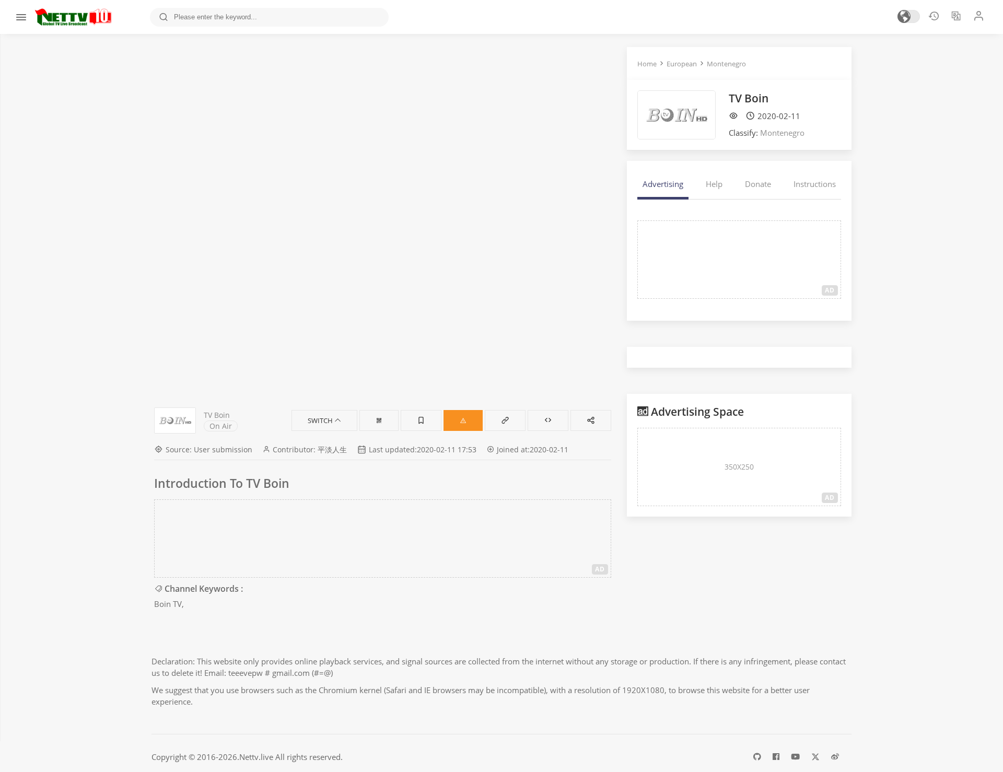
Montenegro (726, 63)
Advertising (663, 184)
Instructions (815, 184)
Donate (758, 184)
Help (714, 184)
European (682, 63)
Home (647, 63)
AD (600, 569)
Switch (321, 420)
